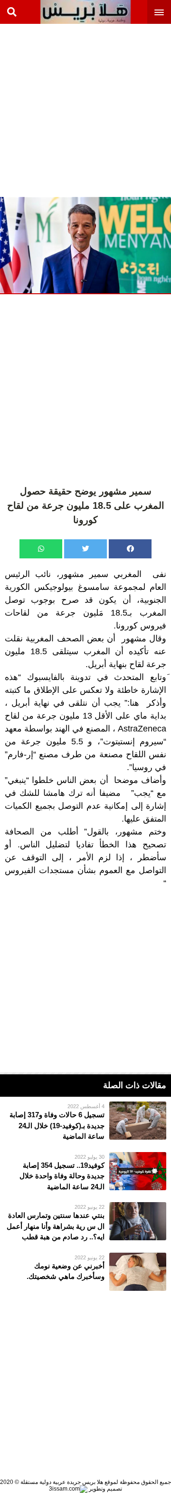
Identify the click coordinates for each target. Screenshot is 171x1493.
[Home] (85, 12)
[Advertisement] (85, 110)
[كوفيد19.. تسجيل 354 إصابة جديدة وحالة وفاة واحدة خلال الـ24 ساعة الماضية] (85, 1172)
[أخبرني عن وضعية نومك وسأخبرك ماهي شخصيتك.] (85, 1272)
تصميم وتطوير (104, 1488)
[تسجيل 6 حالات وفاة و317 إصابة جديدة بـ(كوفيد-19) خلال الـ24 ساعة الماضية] (85, 1122)
